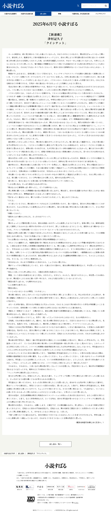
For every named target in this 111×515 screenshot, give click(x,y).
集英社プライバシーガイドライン (42, 510)
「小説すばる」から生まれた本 (80, 13)
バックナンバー (100, 13)
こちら (76, 502)
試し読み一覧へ (55, 444)
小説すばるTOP (9, 453)
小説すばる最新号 (10, 13)
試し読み (43, 13)
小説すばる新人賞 (27, 13)
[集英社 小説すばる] (13, 5)
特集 (59, 13)
